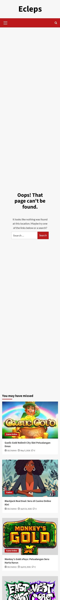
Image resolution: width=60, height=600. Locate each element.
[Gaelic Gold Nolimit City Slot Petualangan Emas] (30, 420)
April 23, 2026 (26, 509)
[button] (5, 22)
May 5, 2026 (25, 450)
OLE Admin (12, 450)
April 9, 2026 (25, 567)
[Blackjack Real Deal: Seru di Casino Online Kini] (30, 478)
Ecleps (30, 9)
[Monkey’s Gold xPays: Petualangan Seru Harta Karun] (30, 536)
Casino (9, 492)
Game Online (11, 434)
